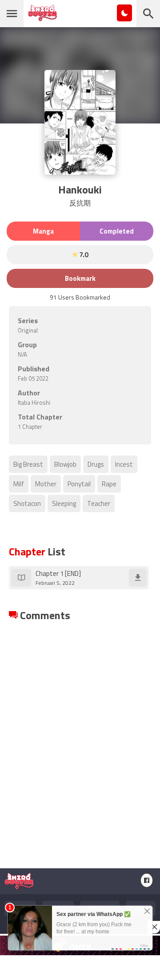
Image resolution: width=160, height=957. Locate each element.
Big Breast (28, 464)
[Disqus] (80, 734)
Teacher (98, 503)
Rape (109, 484)
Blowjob (65, 464)
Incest (124, 464)
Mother (45, 484)
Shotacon (27, 503)
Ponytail (79, 484)
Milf (18, 484)
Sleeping (64, 503)
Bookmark (80, 278)
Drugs (96, 464)
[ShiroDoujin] (42, 17)
